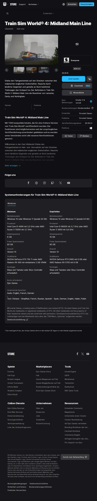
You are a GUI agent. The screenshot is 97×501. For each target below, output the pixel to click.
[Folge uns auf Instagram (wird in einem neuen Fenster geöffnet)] (44, 183)
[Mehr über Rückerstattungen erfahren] (92, 108)
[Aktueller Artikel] (19, 70)
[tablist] (48, 203)
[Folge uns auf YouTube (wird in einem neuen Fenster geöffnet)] (68, 183)
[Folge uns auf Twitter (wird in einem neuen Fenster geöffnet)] (60, 183)
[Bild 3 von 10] (44, 70)
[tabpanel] (48, 240)
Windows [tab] (11, 203)
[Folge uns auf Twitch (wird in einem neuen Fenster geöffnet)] (52, 183)
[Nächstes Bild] (56, 70)
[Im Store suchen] (7, 13)
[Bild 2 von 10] (31, 70)
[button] (31, 165)
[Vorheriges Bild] (6, 70)
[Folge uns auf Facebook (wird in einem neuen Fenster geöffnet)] (28, 183)
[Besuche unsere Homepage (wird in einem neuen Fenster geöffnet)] (36, 183)
